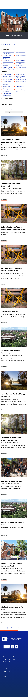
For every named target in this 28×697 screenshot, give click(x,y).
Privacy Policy (7, 676)
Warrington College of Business (21, 68)
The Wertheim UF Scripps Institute (7, 94)
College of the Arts (20, 52)
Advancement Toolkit (9, 659)
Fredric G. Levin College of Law (19, 64)
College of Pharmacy (21, 79)
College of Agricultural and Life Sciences (8, 52)
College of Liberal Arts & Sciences (8, 64)
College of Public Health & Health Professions (7, 83)
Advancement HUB (8, 657)
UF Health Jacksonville (6, 90)
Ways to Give (6, 104)
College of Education (21, 55)
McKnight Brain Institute (6, 87)
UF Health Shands (20, 86)
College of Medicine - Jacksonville (21, 77)
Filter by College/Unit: (14, 110)
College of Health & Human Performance (8, 61)
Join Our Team (7, 669)
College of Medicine (7, 76)
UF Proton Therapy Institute (20, 90)
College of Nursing (7, 79)
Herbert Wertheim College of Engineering (8, 68)
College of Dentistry (20, 74)
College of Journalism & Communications (21, 61)
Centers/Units (7, 98)
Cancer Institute (7, 74)
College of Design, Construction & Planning (7, 57)
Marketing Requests (9, 662)
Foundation (6, 671)
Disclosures (6, 674)
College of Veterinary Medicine (21, 82)
